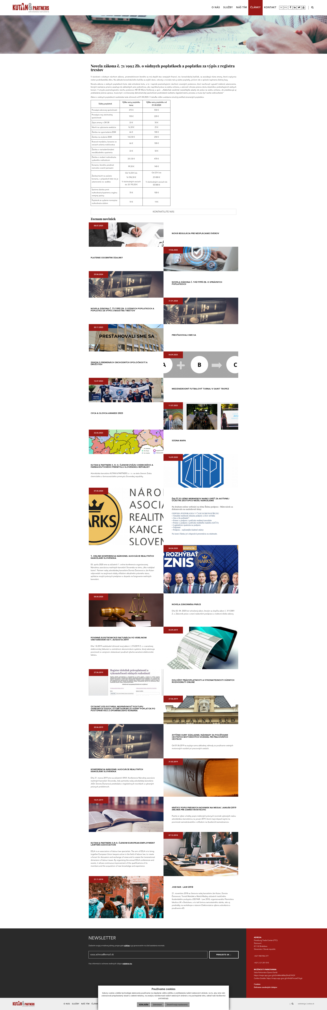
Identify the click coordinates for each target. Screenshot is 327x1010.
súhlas (127, 946)
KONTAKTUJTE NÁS (163, 212)
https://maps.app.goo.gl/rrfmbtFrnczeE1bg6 (284, 978)
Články (255, 7)
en (285, 8)
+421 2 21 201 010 (261, 963)
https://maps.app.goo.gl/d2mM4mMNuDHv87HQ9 (274, 975)
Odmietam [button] (157, 1004)
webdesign (302, 1004)
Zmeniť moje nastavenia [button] (177, 1004)
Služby (228, 7)
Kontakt (270, 7)
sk (281, 8)
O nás (216, 7)
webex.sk (310, 1004)
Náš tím (241, 7)
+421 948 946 (259, 956)
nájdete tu (127, 964)
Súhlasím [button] (143, 1004)
